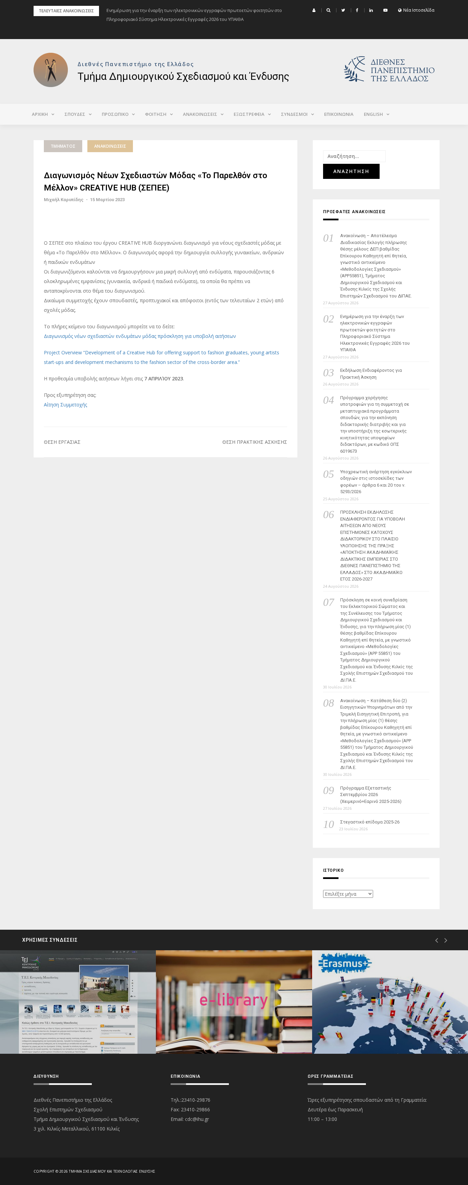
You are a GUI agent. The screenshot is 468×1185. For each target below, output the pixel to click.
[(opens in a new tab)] (78, 1002)
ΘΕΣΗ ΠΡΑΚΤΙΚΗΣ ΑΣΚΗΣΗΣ (254, 442)
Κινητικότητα (355, 1029)
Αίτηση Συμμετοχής (65, 404)
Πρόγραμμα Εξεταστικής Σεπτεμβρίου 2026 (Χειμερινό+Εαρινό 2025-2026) (371, 794)
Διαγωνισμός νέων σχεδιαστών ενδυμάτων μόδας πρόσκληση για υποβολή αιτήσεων (140, 336)
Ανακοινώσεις (110, 146)
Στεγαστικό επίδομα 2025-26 (369, 821)
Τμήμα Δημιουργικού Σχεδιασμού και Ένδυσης (183, 76)
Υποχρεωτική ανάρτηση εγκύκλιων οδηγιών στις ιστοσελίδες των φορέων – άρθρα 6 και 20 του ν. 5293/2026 (376, 481)
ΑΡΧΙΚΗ (40, 114)
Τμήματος (63, 146)
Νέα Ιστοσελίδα (418, 10)
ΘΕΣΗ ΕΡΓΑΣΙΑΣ (62, 442)
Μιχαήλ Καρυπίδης (64, 199)
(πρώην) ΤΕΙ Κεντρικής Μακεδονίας (67, 1029)
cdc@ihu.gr (197, 1119)
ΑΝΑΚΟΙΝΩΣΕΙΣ (200, 114)
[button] (314, 10)
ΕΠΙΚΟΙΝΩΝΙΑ (339, 114)
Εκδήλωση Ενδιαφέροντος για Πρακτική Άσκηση (371, 374)
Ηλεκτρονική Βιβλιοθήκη (212, 1029)
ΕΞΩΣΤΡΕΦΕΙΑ (249, 114)
